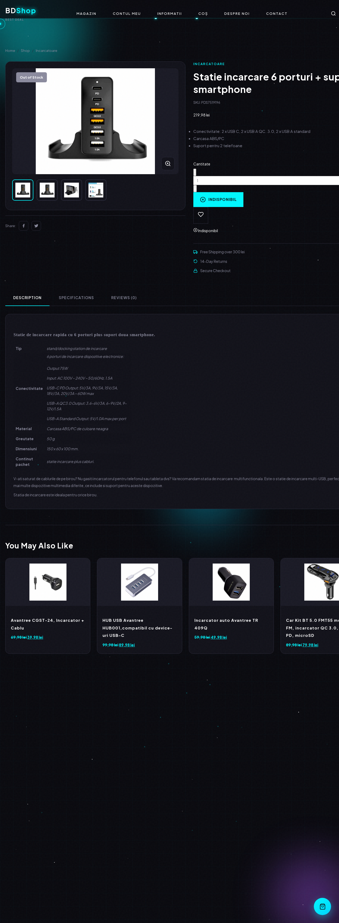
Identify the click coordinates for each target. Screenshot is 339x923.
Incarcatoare (46, 50)
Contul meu (127, 13)
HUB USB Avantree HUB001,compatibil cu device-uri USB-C (137, 628)
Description (27, 297)
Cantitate (201, 163)
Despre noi (237, 13)
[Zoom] (168, 163)
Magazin (86, 13)
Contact (277, 13)
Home (10, 50)
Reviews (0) (124, 297)
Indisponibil (222, 199)
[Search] (333, 13)
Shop (25, 50)
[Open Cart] (322, 906)
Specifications (76, 297)
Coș (203, 13)
